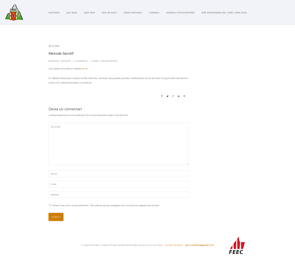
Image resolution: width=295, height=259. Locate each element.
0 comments (81, 61)
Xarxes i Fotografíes (180, 12)
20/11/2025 (53, 46)
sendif (85, 68)
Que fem (89, 12)
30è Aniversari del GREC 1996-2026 (224, 12)
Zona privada (133, 12)
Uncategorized (108, 61)
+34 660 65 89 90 (173, 245)
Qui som (72, 12)
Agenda (154, 12)
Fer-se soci (109, 12)
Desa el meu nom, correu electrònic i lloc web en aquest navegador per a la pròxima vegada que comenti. (106, 205)
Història (54, 12)
